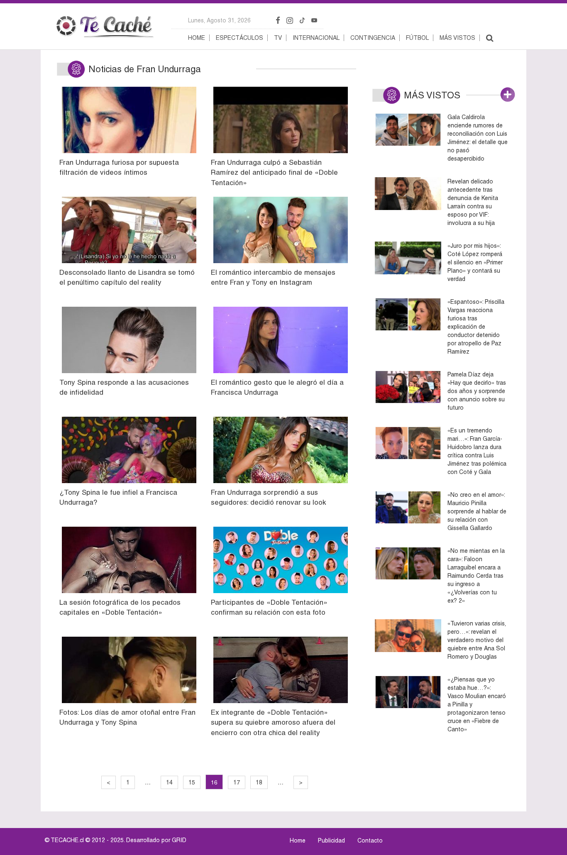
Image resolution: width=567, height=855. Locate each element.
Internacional (316, 37)
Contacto (370, 840)
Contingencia (372, 37)
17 (236, 782)
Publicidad (331, 840)
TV (278, 37)
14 (169, 782)
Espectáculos (239, 37)
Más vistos (457, 37)
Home (196, 37)
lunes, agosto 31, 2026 (219, 20)
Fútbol (417, 37)
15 (191, 782)
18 (259, 782)
